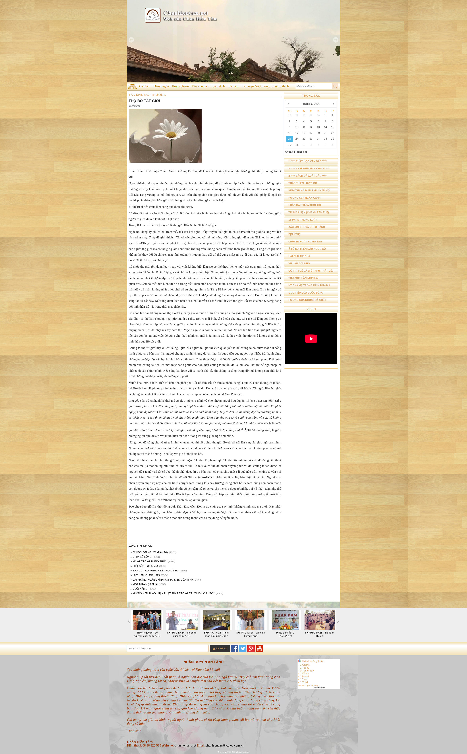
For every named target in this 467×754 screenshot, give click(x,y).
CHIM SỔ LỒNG (142, 556)
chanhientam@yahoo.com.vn (225, 745)
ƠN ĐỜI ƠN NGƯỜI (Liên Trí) (150, 552)
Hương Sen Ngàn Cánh (304, 197)
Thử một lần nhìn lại (303, 278)
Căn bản (144, 86)
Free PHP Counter (319, 687)
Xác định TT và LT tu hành (306, 226)
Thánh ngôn (161, 86)
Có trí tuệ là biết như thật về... (311, 270)
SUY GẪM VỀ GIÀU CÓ (146, 575)
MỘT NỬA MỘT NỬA (145, 584)
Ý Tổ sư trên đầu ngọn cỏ (307, 248)
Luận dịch (218, 86)
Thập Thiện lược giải (303, 183)
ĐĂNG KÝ (221, 648)
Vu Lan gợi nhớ (299, 263)
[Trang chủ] (132, 86)
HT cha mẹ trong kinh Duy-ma (309, 285)
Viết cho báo (200, 86)
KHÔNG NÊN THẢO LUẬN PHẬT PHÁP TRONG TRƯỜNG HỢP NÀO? (173, 593)
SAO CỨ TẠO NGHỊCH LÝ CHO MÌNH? (155, 570)
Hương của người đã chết (307, 299)
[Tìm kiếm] (335, 86)
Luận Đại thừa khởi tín (304, 205)
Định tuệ (294, 234)
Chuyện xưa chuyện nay (305, 241)
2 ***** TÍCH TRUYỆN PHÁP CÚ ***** (309, 168)
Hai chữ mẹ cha (299, 256)
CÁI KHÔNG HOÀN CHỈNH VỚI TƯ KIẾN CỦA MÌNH (163, 579)
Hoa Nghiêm (180, 86)
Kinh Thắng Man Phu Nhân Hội (309, 190)
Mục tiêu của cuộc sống (305, 292)
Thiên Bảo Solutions (240, 752)
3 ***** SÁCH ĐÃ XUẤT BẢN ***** (307, 175)
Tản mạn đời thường (255, 86)
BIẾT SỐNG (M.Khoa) (145, 565)
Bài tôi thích (280, 86)
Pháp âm (233, 86)
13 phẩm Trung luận (302, 219)
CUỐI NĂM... (140, 588)
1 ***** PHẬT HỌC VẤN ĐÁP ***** (307, 161)
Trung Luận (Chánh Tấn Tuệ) (308, 212)
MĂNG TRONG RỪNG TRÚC (149, 561)
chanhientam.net (185, 745)
